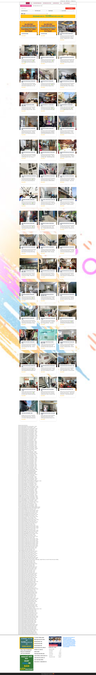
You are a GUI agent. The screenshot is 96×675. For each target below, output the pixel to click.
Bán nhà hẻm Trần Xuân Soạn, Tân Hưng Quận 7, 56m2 (29, 129)
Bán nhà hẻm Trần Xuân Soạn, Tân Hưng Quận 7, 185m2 (67, 247)
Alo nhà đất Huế (73, 643)
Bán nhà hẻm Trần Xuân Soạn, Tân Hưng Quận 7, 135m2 (67, 271)
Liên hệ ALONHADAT (67, 3)
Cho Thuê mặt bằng (38, 659)
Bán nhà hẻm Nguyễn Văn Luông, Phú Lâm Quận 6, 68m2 (48, 413)
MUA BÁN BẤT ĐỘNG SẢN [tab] (26, 5)
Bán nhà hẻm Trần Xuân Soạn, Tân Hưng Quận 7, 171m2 (67, 224)
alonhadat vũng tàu (71, 644)
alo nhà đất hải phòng (25, 33)
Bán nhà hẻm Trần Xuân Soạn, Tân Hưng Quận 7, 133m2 (67, 295)
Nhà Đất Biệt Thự (38, 641)
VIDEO (25, 663)
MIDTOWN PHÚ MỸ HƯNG (39, 639)
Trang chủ (27, 3)
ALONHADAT (67, 646)
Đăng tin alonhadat (71, 637)
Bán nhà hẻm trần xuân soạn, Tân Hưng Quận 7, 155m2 (67, 81)
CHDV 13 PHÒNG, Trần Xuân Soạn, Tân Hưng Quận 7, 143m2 (29, 176)
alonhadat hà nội (69, 642)
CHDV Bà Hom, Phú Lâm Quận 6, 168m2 (27, 413)
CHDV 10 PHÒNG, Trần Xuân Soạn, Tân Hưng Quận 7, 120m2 (48, 319)
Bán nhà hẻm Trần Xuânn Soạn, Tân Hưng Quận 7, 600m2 (67, 342)
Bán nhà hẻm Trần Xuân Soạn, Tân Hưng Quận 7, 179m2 (67, 152)
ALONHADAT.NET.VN (56, 3)
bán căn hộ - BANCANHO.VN (40, 661)
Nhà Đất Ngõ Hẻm (38, 643)
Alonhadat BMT (69, 639)
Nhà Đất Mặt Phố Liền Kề (40, 647)
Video (61, 3)
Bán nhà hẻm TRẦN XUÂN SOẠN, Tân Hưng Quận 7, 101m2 (29, 152)
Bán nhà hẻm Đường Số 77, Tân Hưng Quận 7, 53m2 (47, 105)
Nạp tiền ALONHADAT (69, 641)
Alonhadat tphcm (65, 644)
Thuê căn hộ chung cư (39, 657)
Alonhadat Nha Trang (69, 640)
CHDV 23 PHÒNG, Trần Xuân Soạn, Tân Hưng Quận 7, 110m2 (28, 271)
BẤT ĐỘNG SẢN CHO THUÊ (47, 3)
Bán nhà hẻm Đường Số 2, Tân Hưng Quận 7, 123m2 (66, 105)
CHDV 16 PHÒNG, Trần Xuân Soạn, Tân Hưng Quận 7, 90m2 (48, 200)
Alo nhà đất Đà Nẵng (44, 33)
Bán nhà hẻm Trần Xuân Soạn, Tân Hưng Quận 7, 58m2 (29, 81)
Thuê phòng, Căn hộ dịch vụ (40, 655)
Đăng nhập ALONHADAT (26, 650)
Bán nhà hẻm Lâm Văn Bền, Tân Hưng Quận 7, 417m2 (47, 129)
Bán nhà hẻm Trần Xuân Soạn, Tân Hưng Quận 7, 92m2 (67, 58)
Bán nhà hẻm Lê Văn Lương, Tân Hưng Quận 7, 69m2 (47, 58)
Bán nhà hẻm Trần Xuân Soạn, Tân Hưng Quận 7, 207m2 (48, 366)
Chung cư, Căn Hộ (38, 649)
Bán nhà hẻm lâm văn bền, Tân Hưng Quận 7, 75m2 (28, 295)
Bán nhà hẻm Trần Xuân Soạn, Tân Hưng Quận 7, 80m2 (29, 247)
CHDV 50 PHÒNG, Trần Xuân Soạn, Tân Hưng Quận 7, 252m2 (47, 342)
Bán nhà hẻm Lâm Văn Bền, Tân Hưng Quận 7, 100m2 (28, 319)
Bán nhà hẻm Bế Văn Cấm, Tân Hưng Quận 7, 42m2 (47, 81)
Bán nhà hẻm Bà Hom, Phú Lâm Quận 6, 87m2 (66, 389)
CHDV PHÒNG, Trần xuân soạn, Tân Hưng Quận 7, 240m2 (48, 176)
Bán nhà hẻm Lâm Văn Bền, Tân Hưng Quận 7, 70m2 (66, 34)
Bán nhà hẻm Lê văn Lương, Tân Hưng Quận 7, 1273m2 (47, 224)
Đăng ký (68, 0)
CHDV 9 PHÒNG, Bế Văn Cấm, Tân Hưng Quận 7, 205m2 (28, 224)
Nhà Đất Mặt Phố (38, 645)
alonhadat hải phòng (67, 643)
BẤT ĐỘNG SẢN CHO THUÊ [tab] (37, 5)
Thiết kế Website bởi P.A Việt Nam (46, 673)
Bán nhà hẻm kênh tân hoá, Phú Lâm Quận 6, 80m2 (47, 390)
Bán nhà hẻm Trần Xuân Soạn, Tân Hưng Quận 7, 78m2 (48, 271)
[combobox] (27, 11)
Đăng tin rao (74, 0)
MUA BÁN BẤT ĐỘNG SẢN (37, 3)
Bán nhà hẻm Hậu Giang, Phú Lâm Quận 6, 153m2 (67, 365)
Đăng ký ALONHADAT (25, 651)
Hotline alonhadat (65, 637)
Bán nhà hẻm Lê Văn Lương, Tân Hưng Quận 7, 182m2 (28, 342)
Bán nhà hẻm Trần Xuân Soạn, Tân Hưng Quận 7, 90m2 (29, 366)
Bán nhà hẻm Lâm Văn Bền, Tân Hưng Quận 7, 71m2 (66, 319)
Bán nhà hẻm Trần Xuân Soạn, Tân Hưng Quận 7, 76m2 (48, 152)
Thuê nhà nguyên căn (39, 653)
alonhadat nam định (69, 645)
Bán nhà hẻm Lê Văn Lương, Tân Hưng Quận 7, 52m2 (28, 200)
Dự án (31, 3)
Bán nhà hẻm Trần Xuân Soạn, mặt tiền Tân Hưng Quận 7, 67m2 (47, 295)
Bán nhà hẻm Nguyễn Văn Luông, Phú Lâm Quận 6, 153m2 (28, 390)
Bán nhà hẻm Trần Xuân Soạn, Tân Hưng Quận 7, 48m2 (67, 200)
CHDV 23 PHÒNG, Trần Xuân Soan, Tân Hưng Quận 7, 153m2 (28, 105)
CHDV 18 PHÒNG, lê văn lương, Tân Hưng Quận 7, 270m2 (67, 129)
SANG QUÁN (36, 651)
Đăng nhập (63, 0)
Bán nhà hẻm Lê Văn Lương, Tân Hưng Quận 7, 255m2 (47, 247)
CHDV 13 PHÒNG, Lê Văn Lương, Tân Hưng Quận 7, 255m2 (67, 176)
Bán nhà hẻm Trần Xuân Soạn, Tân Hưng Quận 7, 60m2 (29, 58)
